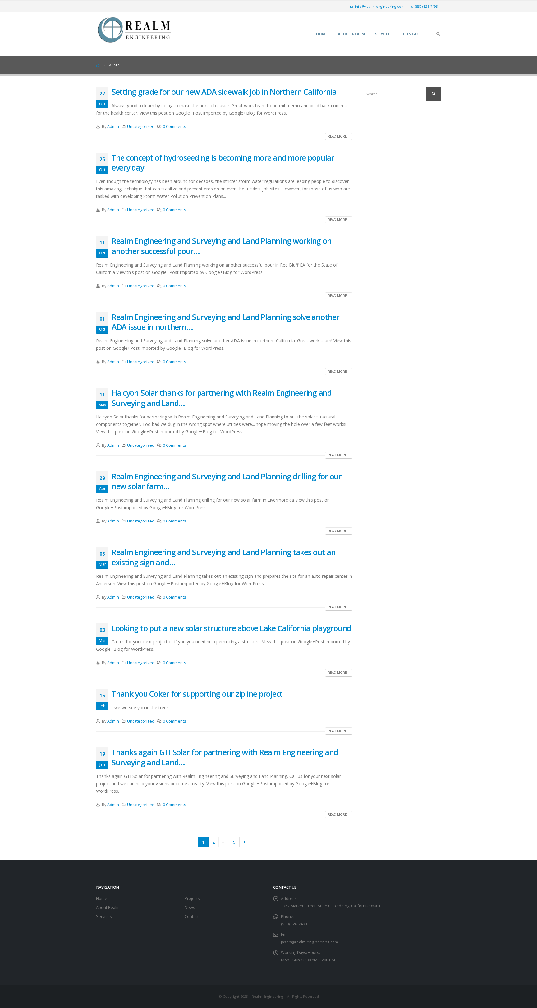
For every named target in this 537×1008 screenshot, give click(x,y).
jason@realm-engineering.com (309, 942)
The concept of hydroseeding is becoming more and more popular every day (223, 162)
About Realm (351, 34)
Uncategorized (140, 126)
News (190, 907)
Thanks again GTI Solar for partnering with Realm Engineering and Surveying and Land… (225, 757)
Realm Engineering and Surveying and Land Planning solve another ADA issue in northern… (225, 322)
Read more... (339, 136)
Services (383, 34)
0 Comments (174, 126)
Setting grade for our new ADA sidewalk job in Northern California (224, 91)
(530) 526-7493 (426, 6)
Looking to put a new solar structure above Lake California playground (231, 628)
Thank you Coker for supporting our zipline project (197, 693)
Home (322, 34)
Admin (113, 126)
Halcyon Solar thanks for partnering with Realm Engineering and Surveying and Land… (222, 397)
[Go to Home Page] (98, 65)
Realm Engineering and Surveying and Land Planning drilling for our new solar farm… (227, 481)
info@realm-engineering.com (380, 6)
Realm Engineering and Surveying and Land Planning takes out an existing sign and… (224, 557)
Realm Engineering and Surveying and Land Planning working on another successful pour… (221, 245)
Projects (192, 898)
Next (244, 842)
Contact (412, 34)
